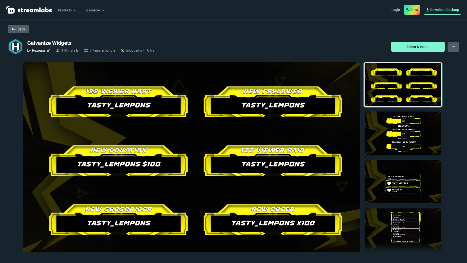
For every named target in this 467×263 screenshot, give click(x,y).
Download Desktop (444, 10)
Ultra (414, 10)
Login (395, 10)
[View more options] (453, 47)
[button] (403, 84)
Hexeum (38, 50)
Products (65, 10)
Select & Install (418, 47)
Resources (92, 10)
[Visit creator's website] (48, 50)
